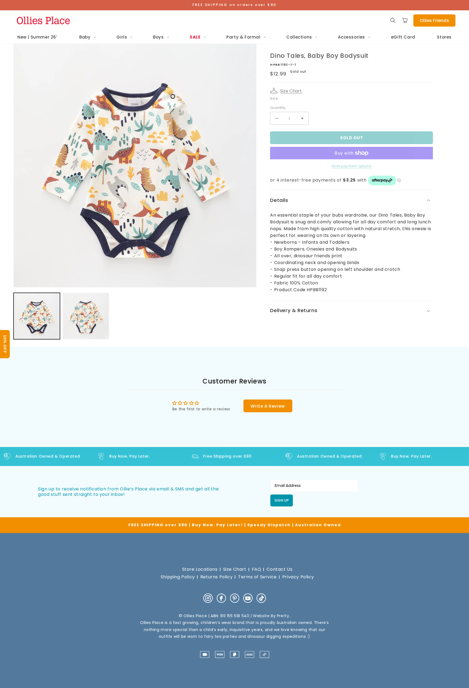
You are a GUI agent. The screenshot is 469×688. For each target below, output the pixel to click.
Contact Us (279, 569)
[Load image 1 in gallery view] (37, 316)
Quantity (278, 107)
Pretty (283, 616)
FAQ (256, 569)
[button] (393, 20)
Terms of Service (257, 577)
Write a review (268, 406)
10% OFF (5, 344)
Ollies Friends (434, 20)
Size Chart (291, 91)
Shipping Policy (178, 577)
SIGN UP (281, 500)
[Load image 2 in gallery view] (86, 316)
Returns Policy (216, 577)
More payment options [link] (352, 166)
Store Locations (200, 569)
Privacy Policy (298, 577)
